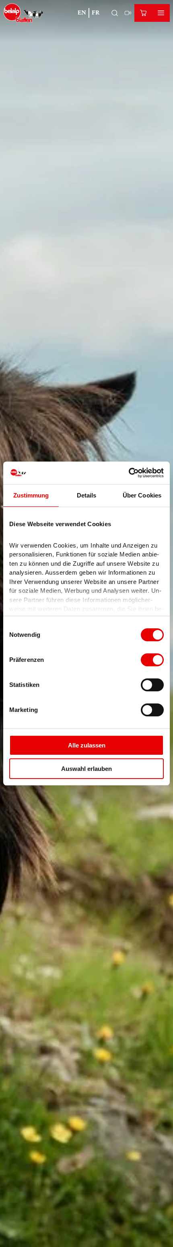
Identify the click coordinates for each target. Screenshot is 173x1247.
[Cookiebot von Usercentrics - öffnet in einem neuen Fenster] (128, 473)
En (82, 12)
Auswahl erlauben (86, 768)
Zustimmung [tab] (31, 495)
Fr (96, 12)
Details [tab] (87, 495)
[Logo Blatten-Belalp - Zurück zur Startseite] (23, 13)
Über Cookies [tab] (142, 495)
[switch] (152, 659)
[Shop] (143, 13)
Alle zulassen (86, 745)
